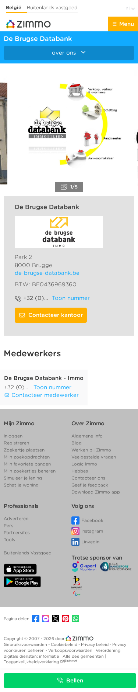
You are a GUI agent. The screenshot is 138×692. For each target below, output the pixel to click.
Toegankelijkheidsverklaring (31, 661)
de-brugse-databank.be (47, 273)
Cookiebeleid (64, 644)
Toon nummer (71, 298)
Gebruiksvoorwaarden (26, 644)
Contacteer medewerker (44, 395)
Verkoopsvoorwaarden (70, 650)
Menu (126, 24)
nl (128, 8)
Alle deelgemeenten (84, 656)
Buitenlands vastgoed (52, 7)
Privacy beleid (95, 644)
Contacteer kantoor (55, 315)
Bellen (74, 680)
